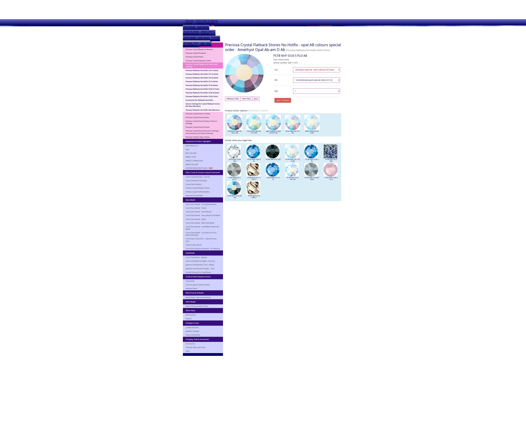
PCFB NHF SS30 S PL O (331, 178)
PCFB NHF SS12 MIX (331, 160)
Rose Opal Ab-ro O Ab (293, 132)
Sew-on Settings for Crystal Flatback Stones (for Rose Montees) (203, 105)
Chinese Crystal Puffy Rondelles (198, 192)
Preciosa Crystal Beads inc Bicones (199, 49)
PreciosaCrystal (190, 21)
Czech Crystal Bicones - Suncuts (198, 177)
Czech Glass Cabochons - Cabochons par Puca (201, 240)
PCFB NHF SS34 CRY (235, 160)
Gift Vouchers (191, 315)
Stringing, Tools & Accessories (197, 339)
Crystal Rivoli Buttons (194, 184)
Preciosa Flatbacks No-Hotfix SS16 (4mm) (202, 85)
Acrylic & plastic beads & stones (198, 285)
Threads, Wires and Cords (195, 347)
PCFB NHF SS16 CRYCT (254, 197)
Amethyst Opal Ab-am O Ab (235, 132)
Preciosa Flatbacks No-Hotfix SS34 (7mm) (202, 96)
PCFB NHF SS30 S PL (254, 160)
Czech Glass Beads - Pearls (196, 208)
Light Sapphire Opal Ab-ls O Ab (273, 132)
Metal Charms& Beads (208, 32)
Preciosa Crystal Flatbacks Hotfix (198, 60)
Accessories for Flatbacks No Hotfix (199, 100)
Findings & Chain (192, 323)
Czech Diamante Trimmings (196, 180)
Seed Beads (202, 26)
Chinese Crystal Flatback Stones (198, 188)
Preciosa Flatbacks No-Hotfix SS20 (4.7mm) (202, 89)
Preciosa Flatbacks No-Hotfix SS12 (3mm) (202, 81)
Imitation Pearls (192, 288)
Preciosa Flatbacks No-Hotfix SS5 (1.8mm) (202, 70)
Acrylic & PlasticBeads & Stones (191, 32)
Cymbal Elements (192, 327)
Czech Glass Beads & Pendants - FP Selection (203, 248)
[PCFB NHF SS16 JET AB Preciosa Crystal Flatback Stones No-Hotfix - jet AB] (234, 188)
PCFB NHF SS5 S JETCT (235, 178)
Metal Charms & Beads (195, 293)
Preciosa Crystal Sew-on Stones (198, 114)
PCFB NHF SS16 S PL (312, 160)
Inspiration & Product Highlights (198, 141)
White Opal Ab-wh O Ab (312, 132)
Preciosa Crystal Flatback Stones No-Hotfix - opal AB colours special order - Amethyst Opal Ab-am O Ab (283, 47)
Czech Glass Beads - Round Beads (198, 212)
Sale (202, 43)
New (208, 43)
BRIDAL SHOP (191, 157)
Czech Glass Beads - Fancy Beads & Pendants (203, 215)
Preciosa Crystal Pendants (196, 53)
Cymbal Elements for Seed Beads (198, 272)
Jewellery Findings (192, 331)
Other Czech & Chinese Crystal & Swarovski (203, 172)
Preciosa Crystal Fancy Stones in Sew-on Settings (201, 122)
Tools (188, 351)
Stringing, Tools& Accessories (191, 44)
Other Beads (190, 37)
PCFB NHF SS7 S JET (273, 159)
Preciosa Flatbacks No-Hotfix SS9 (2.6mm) (202, 78)
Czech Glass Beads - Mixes (196, 219)
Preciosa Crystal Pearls (194, 57)
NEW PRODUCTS (192, 146)
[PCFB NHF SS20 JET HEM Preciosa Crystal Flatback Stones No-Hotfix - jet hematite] (312, 170)
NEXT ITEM (246, 99)
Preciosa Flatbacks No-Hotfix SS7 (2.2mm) (202, 74)
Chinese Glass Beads (194, 245)
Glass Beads (189, 26)
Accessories (190, 344)
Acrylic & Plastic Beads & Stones (198, 277)
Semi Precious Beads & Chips (197, 306)
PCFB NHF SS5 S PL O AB (292, 160)
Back (256, 99)
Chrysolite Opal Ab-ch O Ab (254, 132)
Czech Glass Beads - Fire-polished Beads (201, 204)
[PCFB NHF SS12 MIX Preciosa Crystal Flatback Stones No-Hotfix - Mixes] (331, 151)
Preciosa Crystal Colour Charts (197, 137)
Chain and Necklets (193, 335)
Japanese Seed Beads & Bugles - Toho (200, 268)
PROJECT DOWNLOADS (194, 161)
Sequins (189, 318)
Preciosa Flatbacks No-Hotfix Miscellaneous (203, 110)
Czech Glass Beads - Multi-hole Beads (200, 223)
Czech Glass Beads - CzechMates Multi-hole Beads (202, 227)
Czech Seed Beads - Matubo (196, 257)
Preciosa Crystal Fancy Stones (197, 117)
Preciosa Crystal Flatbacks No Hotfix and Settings (201, 65)
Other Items (203, 37)
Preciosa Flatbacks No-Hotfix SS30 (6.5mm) (202, 93)
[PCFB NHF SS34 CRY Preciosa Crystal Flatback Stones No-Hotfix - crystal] (234, 151)
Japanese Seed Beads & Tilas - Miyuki (200, 265)
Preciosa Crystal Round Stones (198, 127)
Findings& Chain (215, 38)
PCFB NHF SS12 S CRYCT (254, 178)
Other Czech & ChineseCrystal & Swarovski (207, 21)
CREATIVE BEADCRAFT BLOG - (199, 168)
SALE (187, 149)
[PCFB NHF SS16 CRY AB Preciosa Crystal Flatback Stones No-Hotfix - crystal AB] (292, 170)
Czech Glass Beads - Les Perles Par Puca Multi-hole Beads (201, 234)
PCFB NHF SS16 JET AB (234, 197)
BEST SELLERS (191, 153)
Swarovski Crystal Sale (194, 195)
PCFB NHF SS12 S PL (273, 178)
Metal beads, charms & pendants (198, 297)
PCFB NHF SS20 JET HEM (312, 178)
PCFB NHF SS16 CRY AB (293, 178)
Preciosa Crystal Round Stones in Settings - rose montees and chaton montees (202, 132)
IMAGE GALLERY (192, 164)
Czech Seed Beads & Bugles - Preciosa (200, 261)
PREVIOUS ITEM (233, 99)
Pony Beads (190, 281)
